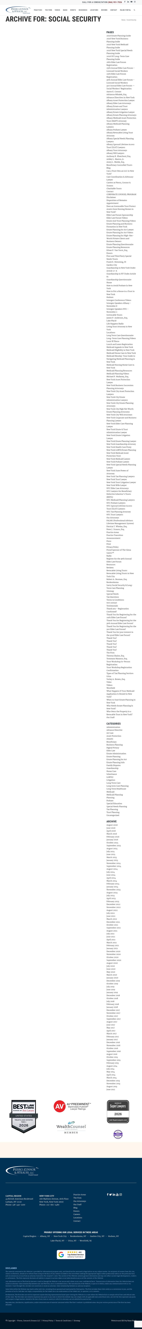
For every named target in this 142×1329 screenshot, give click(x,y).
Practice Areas (112, 532)
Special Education (114, 803)
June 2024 (110, 875)
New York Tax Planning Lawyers (120, 476)
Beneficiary (111, 742)
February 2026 (112, 836)
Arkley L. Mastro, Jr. (115, 159)
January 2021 (112, 948)
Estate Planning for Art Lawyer (120, 229)
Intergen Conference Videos (118, 300)
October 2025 (112, 842)
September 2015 (113, 1060)
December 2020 (113, 951)
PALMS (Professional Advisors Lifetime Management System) (120, 522)
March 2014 (111, 1077)
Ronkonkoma (112, 582)
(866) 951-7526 (115, 2)
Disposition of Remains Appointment (116, 202)
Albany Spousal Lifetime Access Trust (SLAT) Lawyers (120, 146)
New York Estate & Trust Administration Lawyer (117, 431)
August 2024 (112, 869)
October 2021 (112, 925)
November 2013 (113, 1083)
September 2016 (113, 1051)
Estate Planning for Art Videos (119, 232)
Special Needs (112, 594)
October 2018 (112, 998)
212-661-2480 (52, 1204)
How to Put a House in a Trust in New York (120, 293)
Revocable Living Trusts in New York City (120, 575)
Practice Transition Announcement (114, 537)
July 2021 (110, 933)
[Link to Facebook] (124, 1)
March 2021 (111, 942)
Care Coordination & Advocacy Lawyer (119, 178)
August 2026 (112, 825)
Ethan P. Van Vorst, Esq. (117, 250)
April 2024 (111, 878)
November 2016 (113, 1045)
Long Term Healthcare (116, 788)
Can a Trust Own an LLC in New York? (120, 172)
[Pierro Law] (18, 10)
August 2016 (111, 1054)
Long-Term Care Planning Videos (121, 338)
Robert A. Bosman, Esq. (116, 579)
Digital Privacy (112, 747)
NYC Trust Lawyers (114, 514)
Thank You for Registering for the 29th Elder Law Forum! (121, 616)
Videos (109, 685)
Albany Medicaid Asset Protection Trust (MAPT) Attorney (121, 120)
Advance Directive (114, 730)
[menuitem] (38, 10)
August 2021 (111, 930)
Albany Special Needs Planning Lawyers (120, 140)
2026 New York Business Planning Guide (117, 40)
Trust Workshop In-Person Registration (118, 663)
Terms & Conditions (115, 600)
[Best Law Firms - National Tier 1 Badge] (23, 1116)
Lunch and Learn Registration (119, 344)
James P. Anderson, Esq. (117, 317)
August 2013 (111, 1086)
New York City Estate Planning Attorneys (119, 405)
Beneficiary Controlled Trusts (119, 165)
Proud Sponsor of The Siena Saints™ (118, 551)
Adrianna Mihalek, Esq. (116, 94)
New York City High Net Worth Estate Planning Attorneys (119, 410)
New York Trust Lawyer (116, 479)
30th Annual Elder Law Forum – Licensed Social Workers (120, 81)
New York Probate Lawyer (117, 461)
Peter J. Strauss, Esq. (115, 529)
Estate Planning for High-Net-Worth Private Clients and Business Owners (120, 238)
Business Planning (114, 744)
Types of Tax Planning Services (119, 673)
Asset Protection (113, 736)
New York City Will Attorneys (119, 414)
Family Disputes (113, 765)
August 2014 (111, 1066)
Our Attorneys (112, 517)
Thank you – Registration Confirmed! (117, 610)
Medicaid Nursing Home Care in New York (120, 366)
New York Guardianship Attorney (121, 444)
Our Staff (110, 717)
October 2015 (112, 1057)
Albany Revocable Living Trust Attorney (119, 134)
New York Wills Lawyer (116, 485)
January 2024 (112, 886)
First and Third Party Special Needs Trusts (118, 258)
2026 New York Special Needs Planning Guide (119, 52)
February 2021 (112, 945)
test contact (111, 602)
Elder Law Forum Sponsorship (119, 215)
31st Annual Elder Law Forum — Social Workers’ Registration (120, 87)
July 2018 (110, 1001)
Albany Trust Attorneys (116, 150)
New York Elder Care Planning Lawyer (119, 425)
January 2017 (112, 1039)
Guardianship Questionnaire (118, 279)
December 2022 (113, 904)
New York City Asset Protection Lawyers (120, 393)
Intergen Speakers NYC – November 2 (117, 311)
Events (109, 253)
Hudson (109, 297)
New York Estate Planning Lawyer (121, 441)
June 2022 (110, 916)
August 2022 (112, 910)
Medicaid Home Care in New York (121, 353)
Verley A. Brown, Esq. (115, 679)
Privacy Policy (112, 547)
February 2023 (112, 901)
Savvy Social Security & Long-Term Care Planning (119, 587)
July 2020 (110, 966)
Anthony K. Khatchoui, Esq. (118, 156)
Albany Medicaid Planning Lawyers (117, 125)
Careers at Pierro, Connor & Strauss (118, 184)
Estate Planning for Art (116, 759)
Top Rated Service (75, 1254)
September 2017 (113, 1019)
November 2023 (113, 889)
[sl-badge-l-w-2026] (118, 1111)
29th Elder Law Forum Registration (116, 75)
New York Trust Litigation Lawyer (121, 482)
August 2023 (111, 892)
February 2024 (112, 883)
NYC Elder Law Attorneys (117, 488)
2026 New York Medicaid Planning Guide (117, 46)
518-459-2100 (19, 1204)
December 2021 (113, 922)
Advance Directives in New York (120, 97)
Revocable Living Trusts (116, 570)
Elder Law (110, 750)
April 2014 (110, 1074)
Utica (108, 676)
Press (108, 541)
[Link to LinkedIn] (128, 1)
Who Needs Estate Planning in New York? (119, 707)
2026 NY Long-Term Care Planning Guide (117, 58)
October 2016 (112, 1048)
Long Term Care (113, 783)
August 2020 (112, 963)
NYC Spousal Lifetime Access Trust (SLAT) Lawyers (119, 507)
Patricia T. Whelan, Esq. (116, 526)
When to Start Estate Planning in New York (120, 701)
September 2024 (113, 866)
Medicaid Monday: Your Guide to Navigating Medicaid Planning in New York (120, 359)
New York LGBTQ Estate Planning (121, 450)
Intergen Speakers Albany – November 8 (118, 305)
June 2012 (110, 1089)
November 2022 (113, 907)
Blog (108, 168)
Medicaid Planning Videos (117, 373)
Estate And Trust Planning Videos (121, 221)
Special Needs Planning (116, 806)
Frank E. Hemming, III (116, 262)
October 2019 (112, 983)
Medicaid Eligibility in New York (120, 350)
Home (109, 282)
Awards (109, 738)
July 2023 (110, 895)
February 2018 (112, 1004)
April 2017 (110, 1030)
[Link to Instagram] (134, 1)
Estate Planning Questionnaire (119, 244)
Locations (110, 332)
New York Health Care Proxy (118, 447)
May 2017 (110, 1027)
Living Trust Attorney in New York (119, 328)
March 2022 (111, 919)
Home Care (111, 771)
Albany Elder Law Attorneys (118, 103)
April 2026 (111, 831)
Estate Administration (116, 753)
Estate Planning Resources (118, 247)
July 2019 (110, 986)
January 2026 (112, 839)
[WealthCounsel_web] (71, 1127)
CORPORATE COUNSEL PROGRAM (121, 194)
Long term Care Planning (117, 786)
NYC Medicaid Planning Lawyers (120, 500)
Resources (110, 564)
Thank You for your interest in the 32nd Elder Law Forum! (119, 634)
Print (108, 544)
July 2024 (110, 872)
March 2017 (111, 1033)
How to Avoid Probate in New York (119, 287)
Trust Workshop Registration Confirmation (119, 669)
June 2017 (110, 1024)
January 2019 (112, 992)
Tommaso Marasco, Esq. (117, 658)
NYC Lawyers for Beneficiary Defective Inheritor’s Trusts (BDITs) (119, 494)
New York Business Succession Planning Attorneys (119, 387)
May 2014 (110, 1071)
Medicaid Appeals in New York (119, 347)
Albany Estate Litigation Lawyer (120, 112)
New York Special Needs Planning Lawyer (121, 466)
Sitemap (110, 591)
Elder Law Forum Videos (117, 218)
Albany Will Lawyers (115, 153)
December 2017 (113, 1010)
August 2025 (111, 848)
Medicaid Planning (114, 794)
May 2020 (110, 972)
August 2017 (111, 1021)
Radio (108, 555)
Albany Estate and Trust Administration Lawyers (117, 108)
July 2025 (110, 851)
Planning (110, 797)
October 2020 (112, 957)
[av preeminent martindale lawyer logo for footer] (71, 1106)
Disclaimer (111, 197)
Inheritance (111, 774)
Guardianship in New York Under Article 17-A (120, 269)
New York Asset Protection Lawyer (118, 381)
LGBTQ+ (110, 777)
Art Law (109, 733)
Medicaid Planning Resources (119, 370)
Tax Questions (112, 597)
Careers (76, 1214)
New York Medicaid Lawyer (118, 459)
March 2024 (111, 880)
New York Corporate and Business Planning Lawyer (121, 419)
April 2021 (110, 939)
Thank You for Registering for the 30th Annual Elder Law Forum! (121, 622)
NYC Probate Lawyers (115, 503)
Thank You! (111, 638)
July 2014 (110, 1069)
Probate (109, 800)
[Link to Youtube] (131, 1)
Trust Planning (112, 812)
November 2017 (113, 1013)
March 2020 (111, 974)
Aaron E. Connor (113, 91)
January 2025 (112, 860)
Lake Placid (111, 320)
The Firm (110, 652)
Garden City (111, 265)
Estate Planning (113, 756)
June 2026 (110, 828)
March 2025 (111, 857)
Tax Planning (112, 809)
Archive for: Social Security (53, 19)
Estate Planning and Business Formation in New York (119, 225)
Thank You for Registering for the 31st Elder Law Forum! (121, 628)
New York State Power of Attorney (117, 472)
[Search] (134, 10)
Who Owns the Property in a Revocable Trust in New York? (119, 713)
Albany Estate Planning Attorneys (121, 115)
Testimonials (112, 605)
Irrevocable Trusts (114, 315)
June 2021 (110, 936)
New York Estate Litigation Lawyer (118, 437)
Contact (109, 191)
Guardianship (112, 768)
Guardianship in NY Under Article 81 (121, 275)
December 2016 (113, 1042)
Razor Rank (131, 1320)
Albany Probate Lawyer (116, 129)
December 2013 (113, 1080)
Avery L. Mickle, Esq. (115, 162)
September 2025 (113, 845)
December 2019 (113, 980)
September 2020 (113, 960)
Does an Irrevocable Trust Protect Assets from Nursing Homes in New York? (121, 209)
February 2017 (112, 1036)
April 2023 (110, 898)
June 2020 (110, 969)
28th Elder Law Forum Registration (116, 64)
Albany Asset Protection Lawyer (120, 100)
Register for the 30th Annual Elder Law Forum (119, 560)
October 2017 (112, 1016)
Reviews (110, 567)
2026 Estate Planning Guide (118, 35)
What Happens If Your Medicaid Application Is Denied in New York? (120, 694)
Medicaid (110, 791)
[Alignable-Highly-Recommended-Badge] (118, 1134)
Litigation (110, 780)
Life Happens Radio (115, 323)
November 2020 (113, 954)
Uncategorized (112, 815)
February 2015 (112, 1063)
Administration (113, 727)
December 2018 (113, 995)
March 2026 (111, 833)
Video (108, 682)
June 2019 (110, 989)
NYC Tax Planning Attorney (118, 511)
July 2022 (110, 913)
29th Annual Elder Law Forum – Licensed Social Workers (120, 70)
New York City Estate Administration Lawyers (117, 399)
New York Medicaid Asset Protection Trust (117, 455)
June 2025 (110, 854)
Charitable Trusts (114, 188)
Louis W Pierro (112, 341)
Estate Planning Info (115, 762)
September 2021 (113, 927)
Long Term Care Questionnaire (119, 335)
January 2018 (112, 1007)
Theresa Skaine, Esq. (115, 655)
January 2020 (112, 977)
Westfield (110, 688)
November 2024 (113, 863)
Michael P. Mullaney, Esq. (117, 376)
